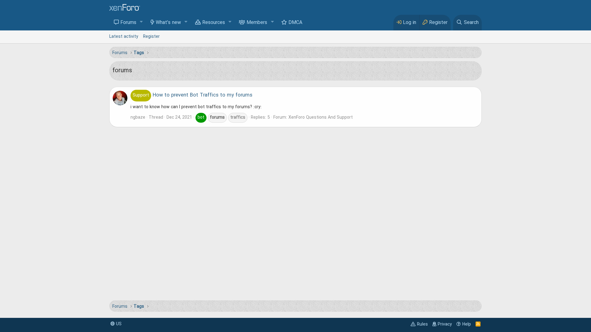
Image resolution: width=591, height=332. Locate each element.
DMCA (295, 22)
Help (466, 324)
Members (257, 22)
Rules (422, 324)
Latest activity (123, 36)
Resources (213, 22)
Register (151, 36)
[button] (141, 22)
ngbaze (138, 117)
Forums (128, 22)
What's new (168, 22)
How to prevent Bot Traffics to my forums (192, 95)
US (118, 324)
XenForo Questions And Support (320, 117)
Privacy (445, 324)
